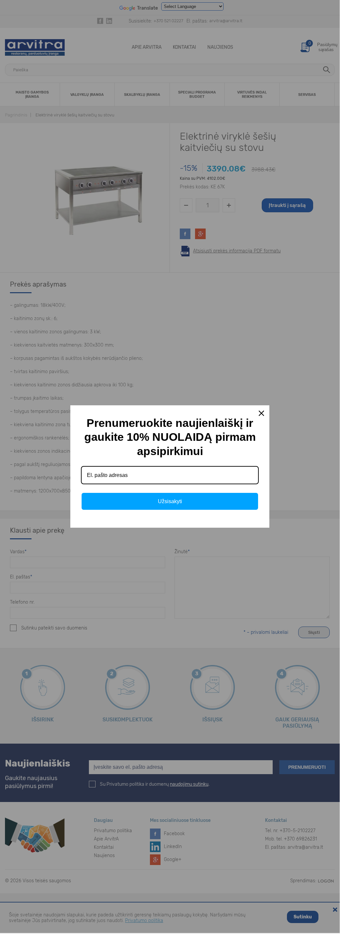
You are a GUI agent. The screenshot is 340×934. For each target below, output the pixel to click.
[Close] (261, 413)
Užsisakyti (170, 501)
